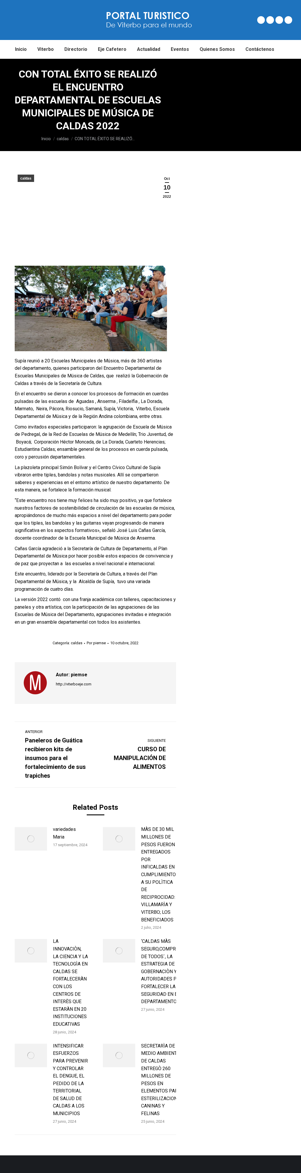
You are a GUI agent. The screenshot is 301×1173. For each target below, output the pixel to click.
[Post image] (31, 839)
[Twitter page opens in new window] (270, 20)
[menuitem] (21, 49)
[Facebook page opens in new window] (261, 20)
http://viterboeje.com (73, 684)
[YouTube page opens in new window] (288, 20)
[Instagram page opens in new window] (279, 20)
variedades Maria (64, 833)
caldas (25, 178)
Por (96, 643)
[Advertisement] (238, 103)
